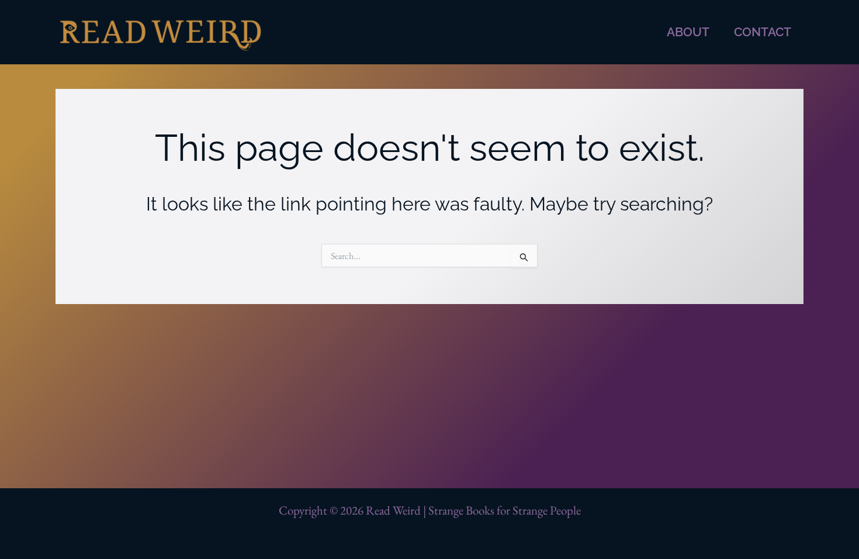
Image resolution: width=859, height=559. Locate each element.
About (688, 32)
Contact (762, 32)
